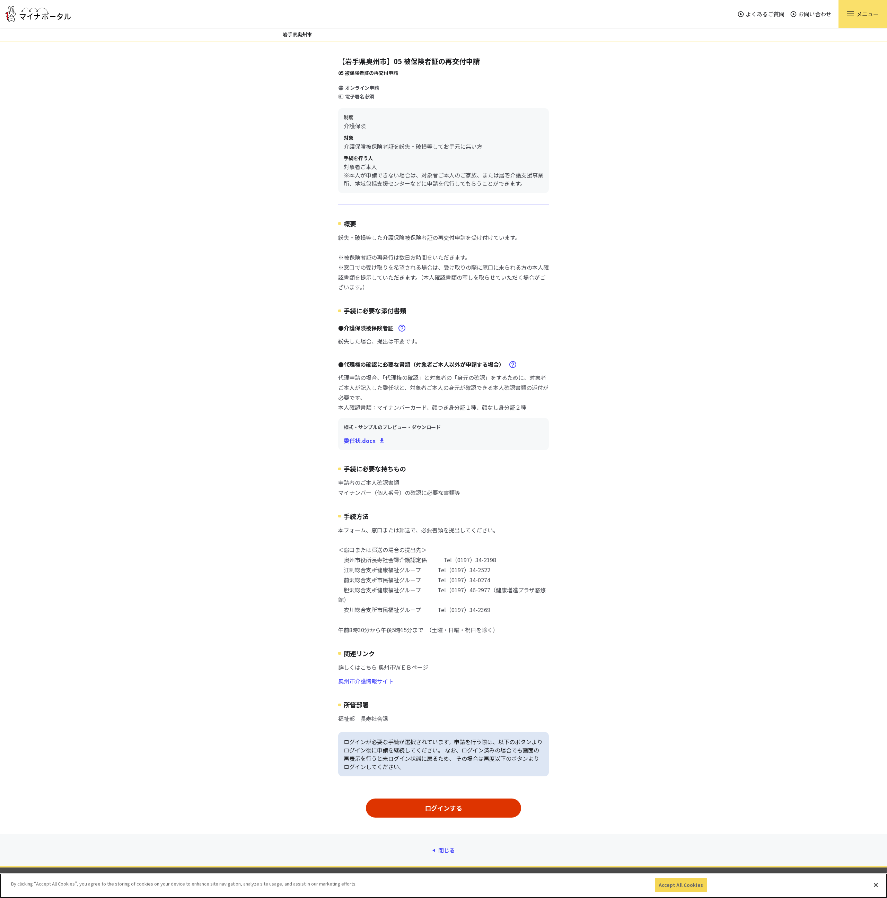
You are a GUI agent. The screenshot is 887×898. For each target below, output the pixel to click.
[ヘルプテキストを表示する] (402, 328)
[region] (443, 885)
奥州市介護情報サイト (366, 681)
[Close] (876, 884)
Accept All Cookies (681, 885)
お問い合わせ (815, 14)
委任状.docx (360, 440)
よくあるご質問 (765, 14)
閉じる (446, 850)
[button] (862, 14)
